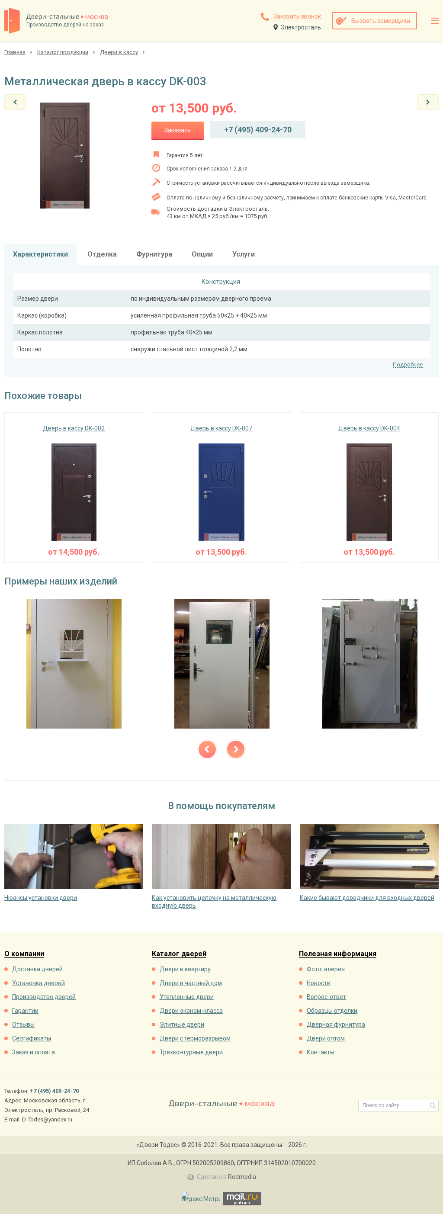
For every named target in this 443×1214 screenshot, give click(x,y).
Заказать (177, 130)
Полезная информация (337, 954)
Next (235, 749)
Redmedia (242, 1176)
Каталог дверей (179, 954)
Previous (207, 749)
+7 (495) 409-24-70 (258, 129)
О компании (24, 954)
